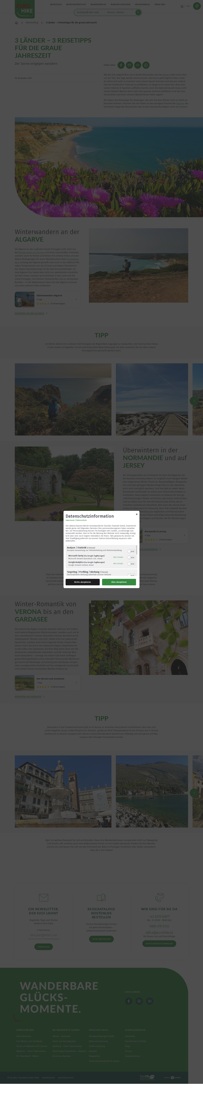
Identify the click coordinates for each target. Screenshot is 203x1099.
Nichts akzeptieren (82, 582)
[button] (129, 551)
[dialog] (101, 549)
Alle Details (118, 557)
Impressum (70, 520)
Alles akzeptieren (119, 582)
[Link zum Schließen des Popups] (136, 515)
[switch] (131, 551)
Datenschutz (81, 520)
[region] (101, 560)
